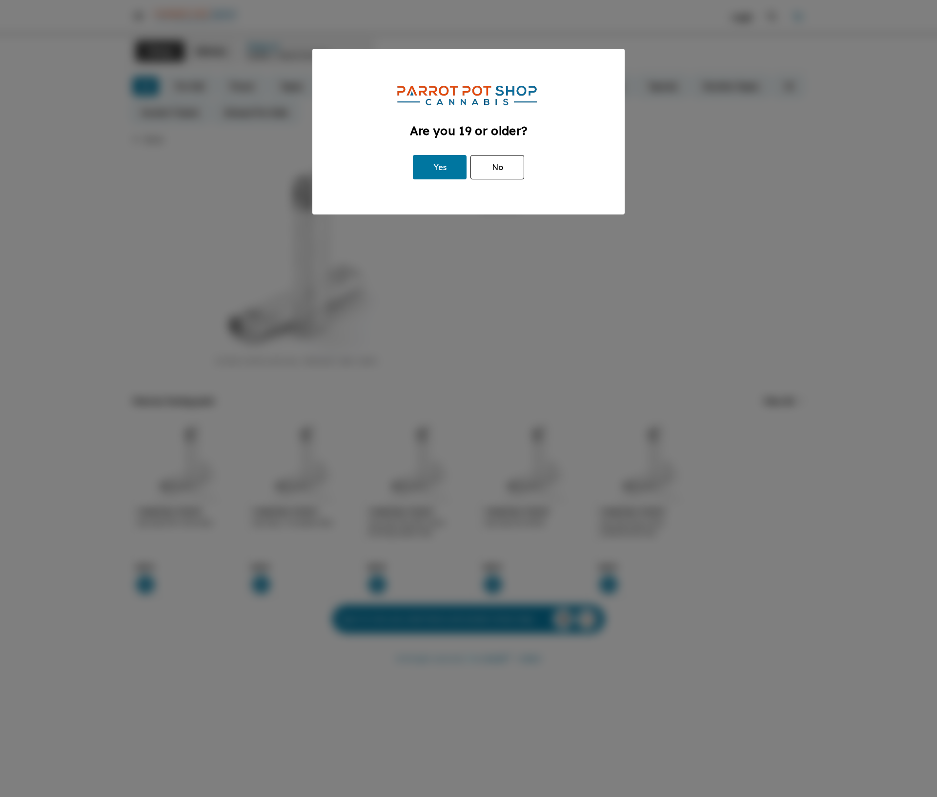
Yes (440, 167)
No (497, 167)
